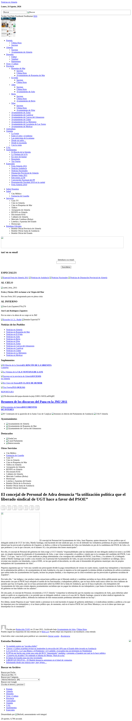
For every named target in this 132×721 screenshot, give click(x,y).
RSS (35, 16)
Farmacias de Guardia (20, 196)
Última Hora (16, 43)
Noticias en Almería (9, 2)
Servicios (10, 198)
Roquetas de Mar (18, 68)
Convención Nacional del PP (23, 180)
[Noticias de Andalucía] (39, 277)
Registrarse (65, 636)
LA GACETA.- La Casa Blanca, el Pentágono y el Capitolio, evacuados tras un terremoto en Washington (49, 651)
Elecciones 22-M (18, 178)
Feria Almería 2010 (19, 185)
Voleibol (14, 59)
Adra (13, 85)
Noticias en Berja (13, 339)
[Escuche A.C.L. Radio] (11, 319)
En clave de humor (19, 157)
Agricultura (10, 129)
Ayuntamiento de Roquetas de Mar (30, 75)
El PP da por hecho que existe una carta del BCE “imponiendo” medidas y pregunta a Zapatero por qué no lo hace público (56, 653)
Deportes (10, 54)
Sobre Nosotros (12, 189)
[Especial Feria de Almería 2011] (14, 277)
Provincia (10, 66)
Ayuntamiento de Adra (25, 92)
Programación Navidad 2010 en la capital (28, 182)
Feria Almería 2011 (19, 166)
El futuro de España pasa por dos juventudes (24, 658)
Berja (13, 94)
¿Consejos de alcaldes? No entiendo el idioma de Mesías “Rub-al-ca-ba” (35, 655)
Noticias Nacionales (19, 171)
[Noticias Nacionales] (59, 277)
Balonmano (16, 61)
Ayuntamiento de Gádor (21, 119)
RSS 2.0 (45, 632)
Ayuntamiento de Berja (25, 101)
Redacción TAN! (23, 629)
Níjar (13, 103)
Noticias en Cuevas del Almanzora (20, 346)
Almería (9, 47)
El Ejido (14, 78)
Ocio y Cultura (12, 64)
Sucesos (14, 45)
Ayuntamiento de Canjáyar (22, 115)
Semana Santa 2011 (19, 175)
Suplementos (11, 150)
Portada (9, 40)
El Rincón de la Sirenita (21, 152)
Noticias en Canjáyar (14, 348)
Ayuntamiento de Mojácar (21, 126)
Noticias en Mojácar (14, 355)
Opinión (9, 131)
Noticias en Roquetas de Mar (18, 332)
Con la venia (16, 145)
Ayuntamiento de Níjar (25, 110)
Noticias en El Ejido (14, 334)
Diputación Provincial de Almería (25, 173)
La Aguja (15, 133)
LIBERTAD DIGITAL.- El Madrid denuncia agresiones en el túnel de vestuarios (39, 660)
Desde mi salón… (18, 140)
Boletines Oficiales (14, 226)
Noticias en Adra (13, 337)
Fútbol (14, 57)
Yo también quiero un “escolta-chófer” (21, 646)
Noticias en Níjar (13, 341)
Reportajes (15, 159)
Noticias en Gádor (13, 350)
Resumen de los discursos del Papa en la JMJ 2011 (34, 401)
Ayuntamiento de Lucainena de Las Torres (28, 124)
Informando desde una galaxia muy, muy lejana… (26, 662)
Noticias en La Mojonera (16, 353)
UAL (8, 147)
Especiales (10, 164)
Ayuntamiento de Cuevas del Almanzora (27, 117)
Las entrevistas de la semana (22, 138)
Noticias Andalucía (19, 168)
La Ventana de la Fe (19, 154)
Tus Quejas (15, 161)
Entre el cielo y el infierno (21, 136)
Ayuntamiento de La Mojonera (23, 122)
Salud (8, 191)
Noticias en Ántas (13, 343)
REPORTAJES (7, 392)
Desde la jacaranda (19, 143)
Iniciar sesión (53, 636)
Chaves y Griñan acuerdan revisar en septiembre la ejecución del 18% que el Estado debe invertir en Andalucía (51, 648)
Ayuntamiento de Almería (21, 52)
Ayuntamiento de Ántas (21, 112)
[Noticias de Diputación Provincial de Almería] (87, 277)
